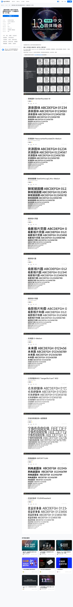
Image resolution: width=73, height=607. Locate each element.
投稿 (70, 1)
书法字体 (35, 54)
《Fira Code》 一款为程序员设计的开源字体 (29, 587)
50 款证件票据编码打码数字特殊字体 (29, 569)
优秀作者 (27, 1)
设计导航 (22, 1)
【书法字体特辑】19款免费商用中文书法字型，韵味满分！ (46, 552)
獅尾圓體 (15, 41)
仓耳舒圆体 (5, 39)
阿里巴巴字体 (40, 54)
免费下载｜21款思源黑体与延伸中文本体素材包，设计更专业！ (29, 552)
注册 (65, 1)
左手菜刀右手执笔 (11, 20)
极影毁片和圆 (14, 39)
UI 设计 (6, 5)
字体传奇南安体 (11, 37)
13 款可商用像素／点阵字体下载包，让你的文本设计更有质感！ (47, 587)
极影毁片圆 (5, 41)
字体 (9, 5)
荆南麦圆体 (5, 37)
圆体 (7, 35)
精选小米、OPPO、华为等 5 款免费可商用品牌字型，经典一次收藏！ (63, 552)
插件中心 (18, 1)
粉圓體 (10, 35)
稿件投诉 (13, 29)
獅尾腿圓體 (5, 43)
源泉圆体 (14, 43)
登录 (62, 1)
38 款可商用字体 (60, 569)
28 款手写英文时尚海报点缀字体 (45, 569)
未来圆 (9, 39)
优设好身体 (15, 35)
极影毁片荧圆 (10, 41)
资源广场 (13, 1)
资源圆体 (9, 43)
